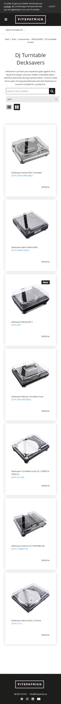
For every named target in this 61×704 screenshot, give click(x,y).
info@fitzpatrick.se (38, 694)
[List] (9, 107)
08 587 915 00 (20, 694)
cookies (7, 6)
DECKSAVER (37, 39)
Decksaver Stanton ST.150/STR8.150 (27, 545)
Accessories (24, 39)
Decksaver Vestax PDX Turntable (26, 172)
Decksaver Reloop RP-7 (22, 322)
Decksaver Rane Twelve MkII (24, 247)
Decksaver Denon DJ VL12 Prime (26, 620)
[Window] (17, 107)
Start (7, 39)
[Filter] (52, 91)
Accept (52, 6)
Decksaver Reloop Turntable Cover (27, 396)
